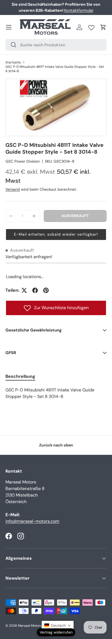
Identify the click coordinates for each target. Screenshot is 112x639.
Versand (12, 189)
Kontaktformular (79, 10)
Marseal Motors (30, 625)
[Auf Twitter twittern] (24, 290)
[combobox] (56, 45)
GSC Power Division (22, 161)
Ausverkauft (75, 215)
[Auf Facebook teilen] (35, 290)
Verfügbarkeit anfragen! (28, 257)
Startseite (13, 62)
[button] (103, 27)
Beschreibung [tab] (20, 376)
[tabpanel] (56, 393)
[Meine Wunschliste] (91, 26)
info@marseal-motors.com (32, 521)
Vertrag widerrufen (56, 632)
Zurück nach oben (56, 445)
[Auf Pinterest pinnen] (46, 290)
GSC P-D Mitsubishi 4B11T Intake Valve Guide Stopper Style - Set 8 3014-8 (54, 69)
